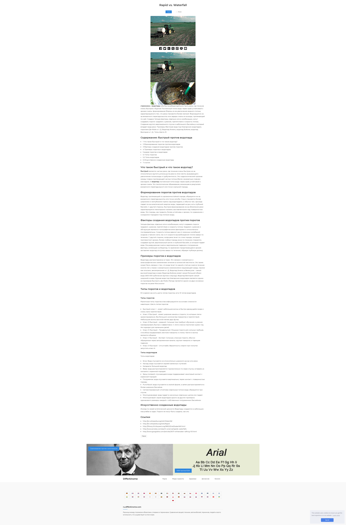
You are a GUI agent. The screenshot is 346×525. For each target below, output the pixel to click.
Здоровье (192, 479)
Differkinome (130, 479)
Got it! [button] (327, 520)
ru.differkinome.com (132, 507)
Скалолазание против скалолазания (103, 448)
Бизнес (217, 479)
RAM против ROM (183, 470)
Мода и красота (178, 479)
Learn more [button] (336, 515)
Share (179, 12)
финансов (205, 479)
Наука (168, 12)
